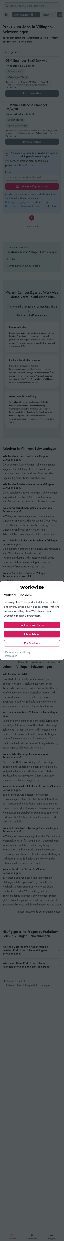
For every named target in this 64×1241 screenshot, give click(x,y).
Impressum (11, 655)
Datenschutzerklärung (17, 652)
